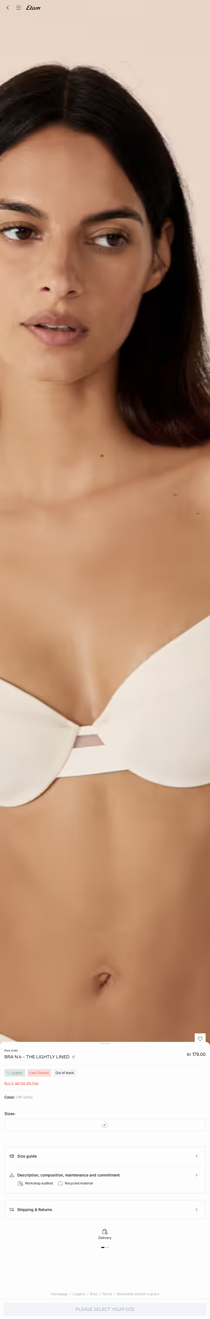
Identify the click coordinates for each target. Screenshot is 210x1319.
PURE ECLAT (11, 1050)
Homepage (59, 1294)
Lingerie (79, 1294)
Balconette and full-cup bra (138, 1294)
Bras (93, 1294)
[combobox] (105, 1125)
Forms (107, 1294)
